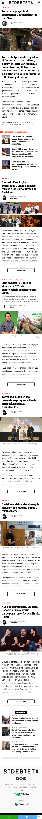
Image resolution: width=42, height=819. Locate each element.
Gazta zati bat (8, 124)
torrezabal (28, 124)
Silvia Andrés (13, 198)
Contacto (21, 784)
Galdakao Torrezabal (22, 123)
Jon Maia (19, 124)
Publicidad (31, 784)
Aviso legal (13, 787)
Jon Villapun (12, 24)
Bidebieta (11, 307)
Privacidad (23, 787)
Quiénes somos (9, 784)
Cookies (33, 787)
